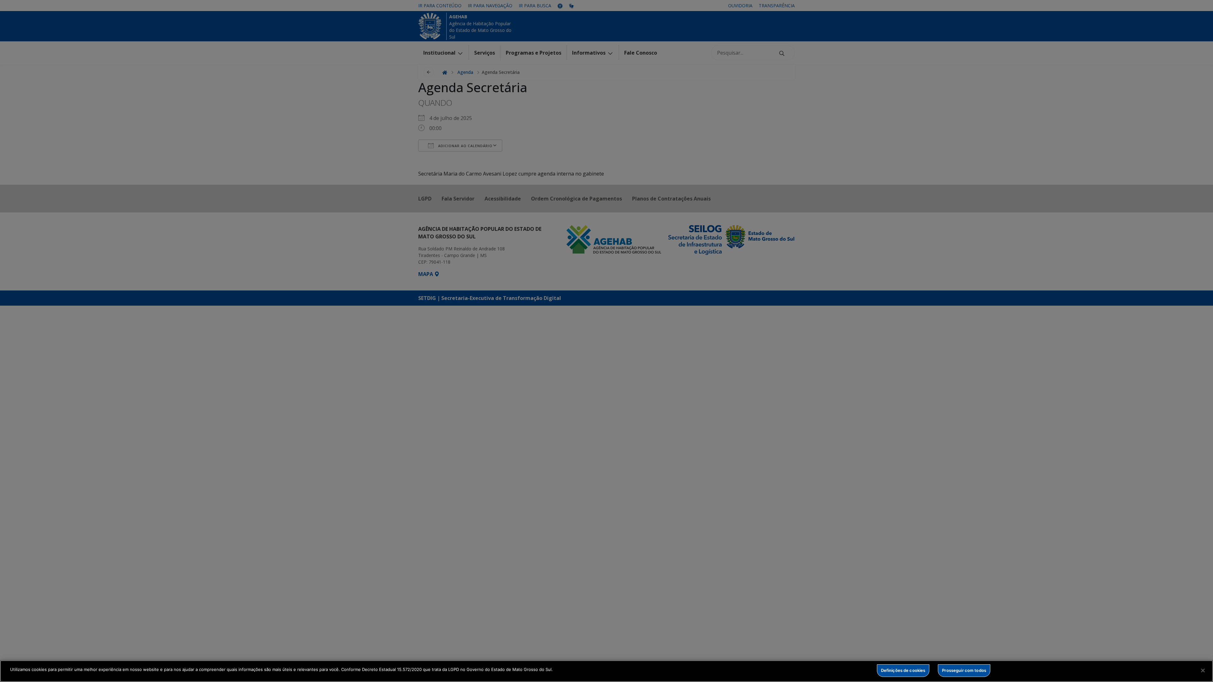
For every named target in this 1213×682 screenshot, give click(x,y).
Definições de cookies (903, 670)
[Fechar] (1203, 670)
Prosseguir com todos (964, 670)
